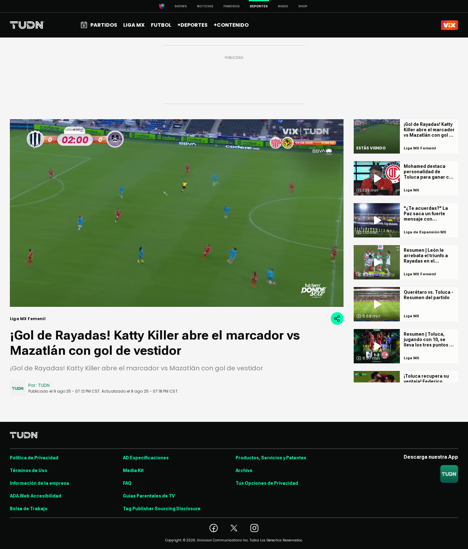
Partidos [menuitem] (103, 25)
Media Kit (133, 470)
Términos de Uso (28, 470)
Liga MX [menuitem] (134, 25)
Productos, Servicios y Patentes (271, 457)
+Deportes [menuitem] (192, 25)
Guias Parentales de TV (149, 495)
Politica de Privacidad (34, 457)
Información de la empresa (39, 483)
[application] (177, 213)
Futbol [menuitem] (161, 25)
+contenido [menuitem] (231, 25)
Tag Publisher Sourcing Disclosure (162, 508)
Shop (303, 6)
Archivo (244, 470)
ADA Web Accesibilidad (35, 495)
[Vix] (449, 25)
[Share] (337, 318)
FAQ (127, 483)
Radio (283, 6)
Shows (180, 6)
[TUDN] (27, 25)
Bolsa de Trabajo (28, 508)
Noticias (205, 6)
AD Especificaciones (146, 457)
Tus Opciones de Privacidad (267, 483)
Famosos (231, 6)
